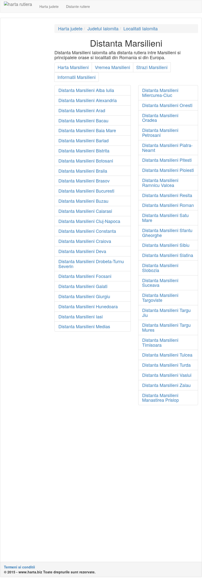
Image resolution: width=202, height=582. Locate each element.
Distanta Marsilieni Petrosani (160, 132)
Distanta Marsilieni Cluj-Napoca (89, 221)
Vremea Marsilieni (112, 67)
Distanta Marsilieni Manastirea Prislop (160, 397)
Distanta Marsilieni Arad (81, 110)
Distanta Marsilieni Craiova (84, 241)
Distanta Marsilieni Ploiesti (168, 170)
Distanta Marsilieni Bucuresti (86, 190)
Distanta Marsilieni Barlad (83, 140)
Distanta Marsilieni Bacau (83, 120)
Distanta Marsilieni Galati (82, 286)
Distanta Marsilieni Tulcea (167, 354)
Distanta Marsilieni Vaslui (166, 375)
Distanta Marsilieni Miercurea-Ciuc (160, 92)
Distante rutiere (78, 6)
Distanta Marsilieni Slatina (167, 255)
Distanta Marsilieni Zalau (166, 385)
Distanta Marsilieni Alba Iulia (86, 90)
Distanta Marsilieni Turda (166, 365)
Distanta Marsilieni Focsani (84, 276)
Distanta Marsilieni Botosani (85, 160)
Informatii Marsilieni (76, 77)
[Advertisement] (25, 98)
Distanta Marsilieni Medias (84, 326)
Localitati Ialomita (140, 28)
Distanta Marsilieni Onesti (167, 105)
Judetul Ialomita (102, 28)
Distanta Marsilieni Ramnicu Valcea (160, 182)
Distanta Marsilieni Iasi (80, 316)
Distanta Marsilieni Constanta (87, 231)
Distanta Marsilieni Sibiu (165, 245)
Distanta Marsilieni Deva (82, 251)
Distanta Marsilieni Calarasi (85, 211)
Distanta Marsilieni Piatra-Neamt (167, 147)
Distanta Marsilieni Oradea (160, 117)
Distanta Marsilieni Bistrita (83, 150)
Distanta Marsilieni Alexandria (87, 100)
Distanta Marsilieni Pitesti (167, 160)
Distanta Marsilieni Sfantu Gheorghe (167, 232)
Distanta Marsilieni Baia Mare (87, 130)
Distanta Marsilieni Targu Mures (166, 327)
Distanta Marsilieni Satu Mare (165, 217)
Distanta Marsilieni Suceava (160, 282)
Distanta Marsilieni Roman (168, 205)
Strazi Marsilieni (152, 67)
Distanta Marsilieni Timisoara (160, 342)
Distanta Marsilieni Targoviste (160, 297)
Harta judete (49, 6)
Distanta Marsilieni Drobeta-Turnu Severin (91, 263)
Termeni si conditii (19, 566)
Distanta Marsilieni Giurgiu (84, 296)
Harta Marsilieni (73, 67)
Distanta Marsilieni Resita (167, 195)
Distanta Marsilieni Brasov (84, 180)
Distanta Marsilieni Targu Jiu (166, 312)
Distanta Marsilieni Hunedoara (88, 306)
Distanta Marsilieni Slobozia (160, 267)
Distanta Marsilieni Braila (82, 170)
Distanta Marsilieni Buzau (83, 201)
